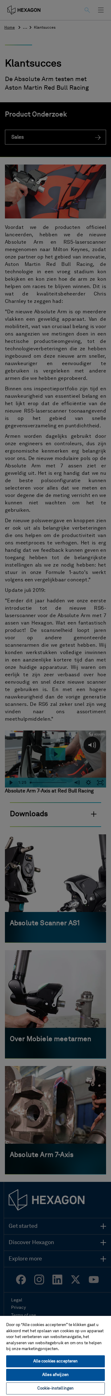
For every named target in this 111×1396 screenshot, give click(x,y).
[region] (55, 1355)
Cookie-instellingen (55, 1388)
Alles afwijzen (55, 1375)
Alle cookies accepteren (55, 1361)
